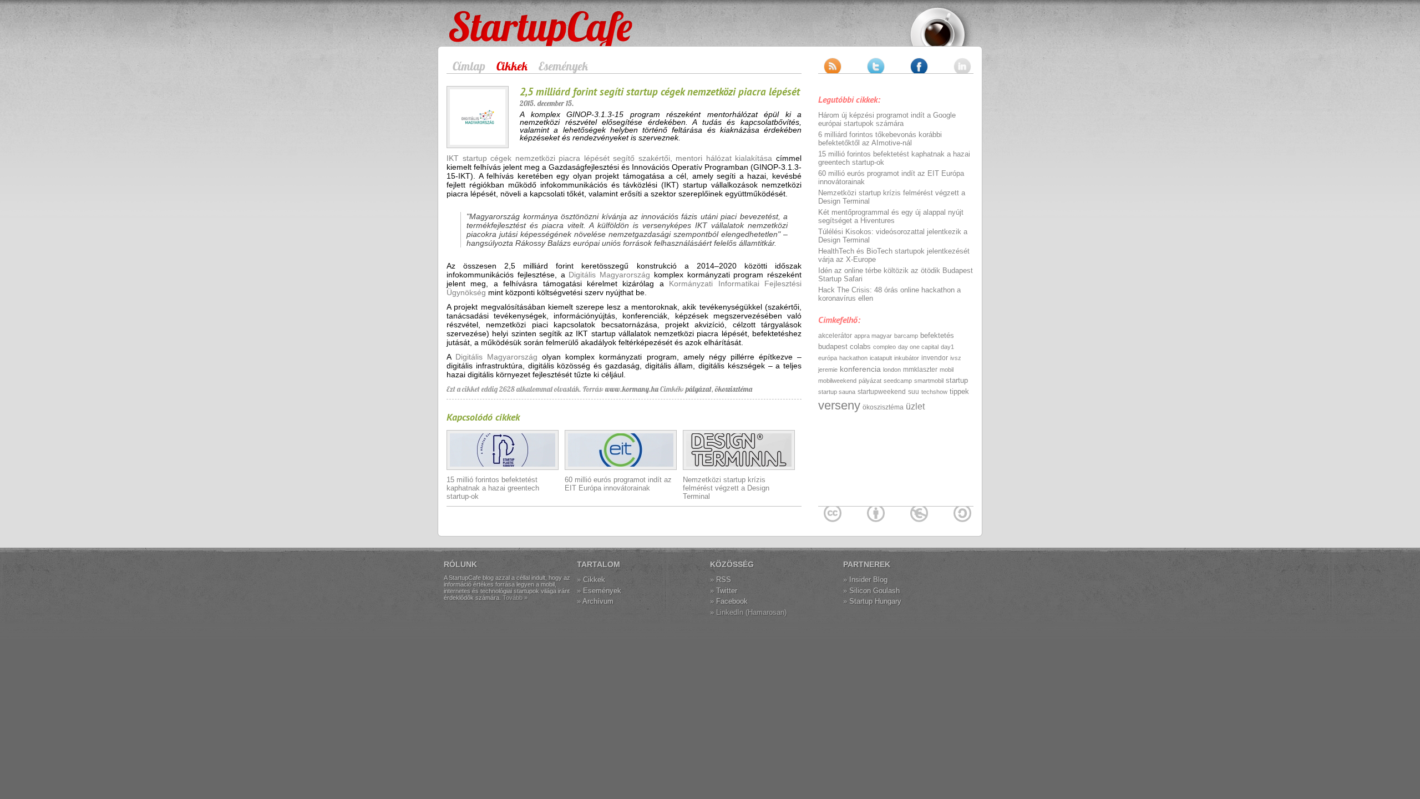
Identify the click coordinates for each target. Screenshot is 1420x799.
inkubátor (906, 358)
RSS (723, 579)
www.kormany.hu (631, 389)
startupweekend (882, 392)
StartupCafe (469, 17)
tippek (959, 391)
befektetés (937, 335)
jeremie (828, 369)
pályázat (699, 389)
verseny (839, 405)
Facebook (732, 601)
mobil (947, 369)
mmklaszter (920, 369)
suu (913, 392)
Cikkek (512, 66)
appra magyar (873, 335)
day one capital (918, 346)
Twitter (726, 590)
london (892, 369)
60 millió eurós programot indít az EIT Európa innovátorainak (618, 484)
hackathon (853, 358)
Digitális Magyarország (609, 274)
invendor (934, 358)
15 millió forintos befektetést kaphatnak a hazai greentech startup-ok (493, 488)
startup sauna (836, 391)
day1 (947, 346)
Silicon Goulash (874, 590)
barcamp (906, 335)
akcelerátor (835, 336)
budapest (833, 346)
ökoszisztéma (733, 389)
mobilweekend (837, 380)
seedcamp (898, 380)
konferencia (860, 369)
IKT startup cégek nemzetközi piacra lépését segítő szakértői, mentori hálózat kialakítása (609, 158)
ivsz (955, 358)
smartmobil (929, 380)
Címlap (469, 66)
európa (827, 358)
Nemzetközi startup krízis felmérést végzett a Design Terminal (726, 488)
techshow (934, 391)
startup (957, 380)
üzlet (915, 406)
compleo (884, 346)
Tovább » (515, 597)
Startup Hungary (875, 601)
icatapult (881, 358)
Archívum (597, 601)
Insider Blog (868, 579)
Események (563, 66)
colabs (860, 346)
